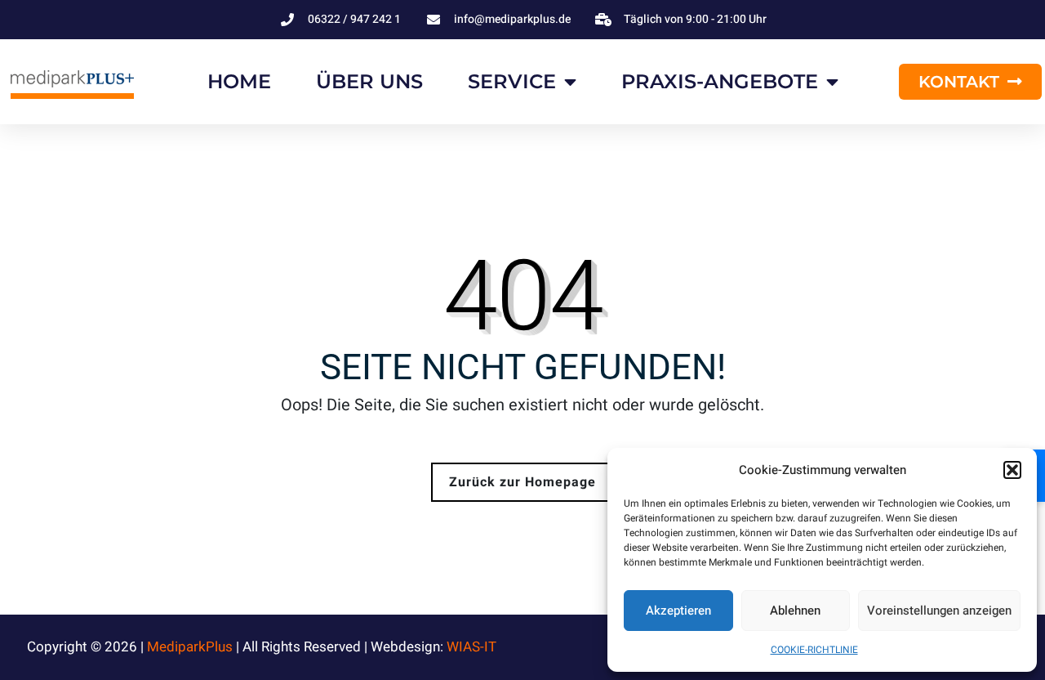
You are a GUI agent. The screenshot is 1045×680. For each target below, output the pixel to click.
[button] (1012, 470)
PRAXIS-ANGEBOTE (719, 81)
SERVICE (512, 81)
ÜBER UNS (369, 81)
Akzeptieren (678, 611)
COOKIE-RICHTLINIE (814, 649)
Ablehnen (795, 611)
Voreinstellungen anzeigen (939, 611)
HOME (239, 81)
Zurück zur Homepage (522, 482)
